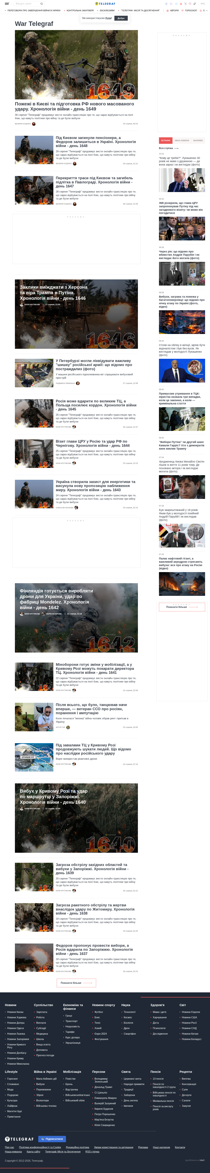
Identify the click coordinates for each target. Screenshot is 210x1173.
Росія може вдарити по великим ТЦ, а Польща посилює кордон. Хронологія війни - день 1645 (96, 405)
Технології (129, 1012)
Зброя (39, 1095)
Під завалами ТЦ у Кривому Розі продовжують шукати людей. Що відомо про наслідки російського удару (93, 749)
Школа (40, 1039)
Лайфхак (12, 1106)
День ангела (131, 1100)
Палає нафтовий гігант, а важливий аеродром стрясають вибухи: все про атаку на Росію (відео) (180, 563)
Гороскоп (191, 10)
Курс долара (72, 1037)
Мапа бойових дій (46, 1078)
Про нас (9, 1147)
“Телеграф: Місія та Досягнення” (140, 10)
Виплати (41, 1023)
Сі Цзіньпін (101, 1092)
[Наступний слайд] (207, 11)
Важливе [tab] (198, 140)
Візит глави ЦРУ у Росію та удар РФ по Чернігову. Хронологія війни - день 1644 (93, 443)
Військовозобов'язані (77, 1095)
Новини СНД (189, 1028)
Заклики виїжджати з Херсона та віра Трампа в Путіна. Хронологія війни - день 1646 (53, 293)
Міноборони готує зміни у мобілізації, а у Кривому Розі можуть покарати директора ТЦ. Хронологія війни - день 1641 (95, 669)
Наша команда (13, 1151)
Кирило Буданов (104, 1108)
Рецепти (186, 1071)
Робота (40, 1017)
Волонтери (42, 1100)
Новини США (189, 1017)
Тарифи (69, 1032)
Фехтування (101, 1039)
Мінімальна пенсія (163, 1101)
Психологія (159, 1028)
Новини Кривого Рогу (16, 1046)
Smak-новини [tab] (182, 140)
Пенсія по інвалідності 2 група (164, 1085)
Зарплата (41, 1012)
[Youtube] (181, 3)
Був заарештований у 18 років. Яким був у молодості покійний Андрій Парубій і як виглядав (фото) (179, 515)
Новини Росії (189, 1023)
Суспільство (43, 1005)
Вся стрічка (166, 148)
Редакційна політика (77, 1147)
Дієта (156, 1023)
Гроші (68, 1015)
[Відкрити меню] (7, 3)
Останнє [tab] (165, 140)
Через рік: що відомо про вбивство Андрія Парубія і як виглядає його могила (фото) (179, 255)
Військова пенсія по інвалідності (164, 1094)
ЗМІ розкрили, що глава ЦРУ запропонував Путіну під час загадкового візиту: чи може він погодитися (181, 208)
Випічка (186, 1078)
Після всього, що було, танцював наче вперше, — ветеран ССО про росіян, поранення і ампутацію (91, 709)
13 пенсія (158, 1078)
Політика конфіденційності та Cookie (40, 1147)
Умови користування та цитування (113, 1147)
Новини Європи (191, 1012)
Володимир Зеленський (101, 1080)
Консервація (189, 1084)
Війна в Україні (45, 1071)
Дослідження (160, 1033)
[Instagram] (190, 3)
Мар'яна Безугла (104, 1119)
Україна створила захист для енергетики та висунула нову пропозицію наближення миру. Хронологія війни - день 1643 (95, 486)
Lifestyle (11, 1071)
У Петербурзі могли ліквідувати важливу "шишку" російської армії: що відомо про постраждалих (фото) (94, 365)
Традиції (128, 1089)
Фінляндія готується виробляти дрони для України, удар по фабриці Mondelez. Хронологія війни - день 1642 (56, 599)
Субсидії (41, 1028)
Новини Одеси (15, 1028)
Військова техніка (46, 1106)
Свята (126, 1071)
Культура (12, 1100)
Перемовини (43, 1089)
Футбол (99, 1012)
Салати (186, 1100)
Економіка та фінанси (73, 1006)
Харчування (160, 1017)
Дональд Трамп (103, 1087)
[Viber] (171, 4)
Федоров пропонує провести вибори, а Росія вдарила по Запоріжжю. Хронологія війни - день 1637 (94, 950)
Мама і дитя (159, 1012)
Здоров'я (157, 1005)
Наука (125, 1005)
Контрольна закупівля (80, 10)
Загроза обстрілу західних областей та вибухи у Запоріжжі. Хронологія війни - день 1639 (92, 869)
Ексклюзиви (107, 10)
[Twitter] (185, 4)
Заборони (129, 1095)
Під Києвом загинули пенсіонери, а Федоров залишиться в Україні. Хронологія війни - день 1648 (96, 142)
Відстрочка (71, 1089)
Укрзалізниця (72, 1043)
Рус (203, 3)
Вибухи (40, 1084)
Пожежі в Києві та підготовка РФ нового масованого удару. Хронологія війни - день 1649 (74, 106)
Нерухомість (72, 1026)
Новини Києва (15, 1012)
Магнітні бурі (14, 1111)
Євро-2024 (101, 1033)
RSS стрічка (92, 1151)
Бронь (69, 1084)
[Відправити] (41, 3)
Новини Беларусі (191, 1039)
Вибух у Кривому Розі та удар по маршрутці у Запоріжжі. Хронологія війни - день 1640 (54, 796)
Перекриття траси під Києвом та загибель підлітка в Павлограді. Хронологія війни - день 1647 (94, 182)
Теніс (98, 1023)
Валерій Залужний (105, 1103)
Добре (121, 18)
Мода (10, 1089)
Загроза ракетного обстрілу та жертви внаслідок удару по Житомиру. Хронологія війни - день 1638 (95, 909)
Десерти (186, 1095)
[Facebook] (166, 3)
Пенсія (156, 1071)
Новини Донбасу (16, 1053)
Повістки (70, 1078)
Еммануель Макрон (106, 1098)
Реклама (143, 1147)
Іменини (128, 1106)
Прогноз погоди (45, 1055)
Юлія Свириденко (105, 1125)
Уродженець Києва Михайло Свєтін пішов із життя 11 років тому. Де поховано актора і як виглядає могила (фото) (181, 466)
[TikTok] (194, 3)
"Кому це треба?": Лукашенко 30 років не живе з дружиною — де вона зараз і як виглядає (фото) (179, 161)
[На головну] (105, 3)
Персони (98, 1071)
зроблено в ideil (195, 1160)
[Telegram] (176, 3)
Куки (108, 18)
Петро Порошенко (105, 1114)
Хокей (98, 1028)
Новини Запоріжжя (18, 1039)
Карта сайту (33, 1151)
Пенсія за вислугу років (163, 1108)
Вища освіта (43, 1044)
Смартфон (130, 1033)
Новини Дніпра (15, 1023)
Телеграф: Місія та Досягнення (63, 1151)
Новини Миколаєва (18, 1063)
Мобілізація (72, 1071)
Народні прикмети (134, 1084)
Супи (185, 1089)
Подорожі (12, 1095)
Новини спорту (103, 1005)
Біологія (128, 1023)
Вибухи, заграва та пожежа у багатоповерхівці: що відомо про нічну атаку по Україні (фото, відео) (182, 301)
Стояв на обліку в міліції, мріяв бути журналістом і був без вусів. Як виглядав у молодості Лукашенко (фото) (182, 350)
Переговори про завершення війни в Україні (34, 10)
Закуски (186, 1106)
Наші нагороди (161, 1147)
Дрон (127, 1028)
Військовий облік (75, 1100)
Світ (183, 1005)
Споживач (13, 1084)
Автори (174, 10)
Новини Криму (15, 1058)
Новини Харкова (16, 1017)
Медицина (42, 1033)
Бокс (97, 1017)
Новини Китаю (190, 1033)
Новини (10, 1005)
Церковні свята (132, 1078)
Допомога (42, 1050)
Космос (128, 1017)
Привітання (13, 1116)
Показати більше (71, 983)
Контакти (180, 1147)
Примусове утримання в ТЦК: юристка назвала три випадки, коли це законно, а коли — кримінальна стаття (180, 398)
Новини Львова (16, 1033)
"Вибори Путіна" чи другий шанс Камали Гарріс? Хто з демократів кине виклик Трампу (181, 445)
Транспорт (71, 1021)
